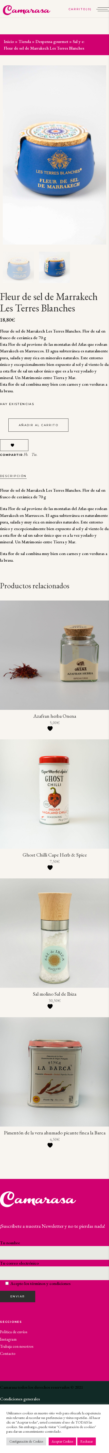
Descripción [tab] (13, 476)
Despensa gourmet (51, 41)
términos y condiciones (50, 1283)
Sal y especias (84, 41)
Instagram (8, 1339)
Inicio (9, 41)
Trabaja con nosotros (16, 1346)
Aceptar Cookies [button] (62, 1441)
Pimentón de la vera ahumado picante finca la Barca (54, 1132)
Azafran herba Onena (54, 716)
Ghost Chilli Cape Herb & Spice (55, 854)
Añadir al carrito (38, 425)
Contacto (7, 1353)
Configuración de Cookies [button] (26, 1441)
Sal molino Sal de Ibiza (54, 994)
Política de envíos (13, 1332)
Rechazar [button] (86, 1441)
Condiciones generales (20, 1399)
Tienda (25, 41)
